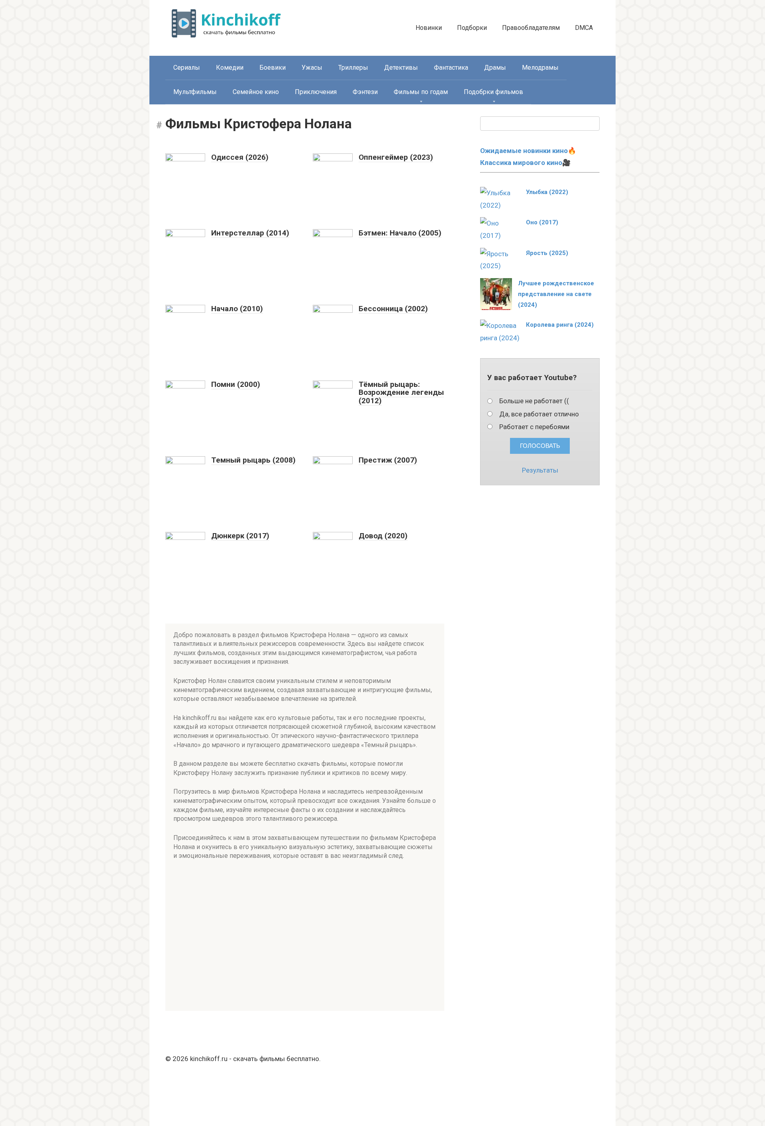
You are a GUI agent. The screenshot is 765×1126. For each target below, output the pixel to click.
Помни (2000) (235, 384)
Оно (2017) (542, 222)
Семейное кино (256, 92)
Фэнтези (365, 92)
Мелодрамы (540, 67)
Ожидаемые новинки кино (524, 151)
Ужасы (312, 67)
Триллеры (353, 67)
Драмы (495, 67)
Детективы (401, 67)
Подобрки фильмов (493, 92)
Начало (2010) (237, 308)
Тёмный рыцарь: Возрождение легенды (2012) (401, 393)
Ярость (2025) (547, 253)
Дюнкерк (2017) (240, 535)
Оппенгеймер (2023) (396, 157)
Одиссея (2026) (240, 157)
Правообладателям (531, 27)
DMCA (584, 27)
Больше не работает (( (534, 401)
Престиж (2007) (388, 460)
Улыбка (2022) (547, 192)
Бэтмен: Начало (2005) (400, 232)
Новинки (429, 27)
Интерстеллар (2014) (250, 232)
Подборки (472, 27)
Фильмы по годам (421, 92)
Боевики (272, 67)
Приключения (316, 92)
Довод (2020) (383, 535)
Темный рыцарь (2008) (253, 460)
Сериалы (186, 67)
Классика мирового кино (521, 163)
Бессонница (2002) (393, 308)
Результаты (540, 470)
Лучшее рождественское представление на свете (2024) (556, 294)
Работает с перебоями (534, 427)
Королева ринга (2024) (560, 324)
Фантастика (451, 67)
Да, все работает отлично (539, 414)
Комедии (229, 67)
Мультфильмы (195, 92)
